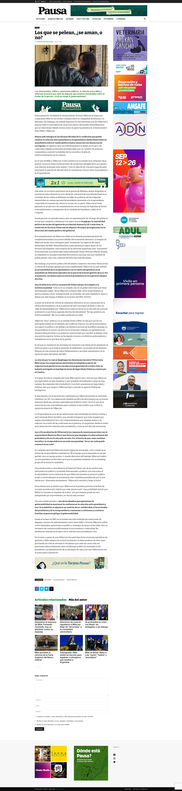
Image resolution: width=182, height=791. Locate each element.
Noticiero (40, 19)
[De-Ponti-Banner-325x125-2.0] (130, 345)
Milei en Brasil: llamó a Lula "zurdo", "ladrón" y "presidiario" (96, 655)
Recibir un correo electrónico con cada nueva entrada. (53, 724)
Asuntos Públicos (55, 19)
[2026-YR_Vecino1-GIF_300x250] (130, 265)
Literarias (120, 19)
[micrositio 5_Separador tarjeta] (71, 563)
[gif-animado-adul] (130, 238)
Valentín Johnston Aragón (45, 41)
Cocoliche (96, 19)
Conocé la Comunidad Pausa (101, 1)
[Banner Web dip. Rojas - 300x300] (130, 407)
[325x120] (130, 74)
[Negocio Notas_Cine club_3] (71, 182)
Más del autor (78, 599)
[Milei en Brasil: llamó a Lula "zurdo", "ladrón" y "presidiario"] (96, 643)
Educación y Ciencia (66, 619)
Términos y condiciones (140, 789)
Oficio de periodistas (55, 1)
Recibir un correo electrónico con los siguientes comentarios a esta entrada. (60, 721)
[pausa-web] (130, 359)
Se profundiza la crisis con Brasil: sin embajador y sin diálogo (96, 624)
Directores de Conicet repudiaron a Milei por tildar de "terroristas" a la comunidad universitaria (71, 627)
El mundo (88, 650)
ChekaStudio (59, 789)
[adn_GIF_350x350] (130, 148)
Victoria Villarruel (72, 580)
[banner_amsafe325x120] (130, 114)
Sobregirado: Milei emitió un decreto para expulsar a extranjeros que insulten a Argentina (71, 657)
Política (37, 27)
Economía (38, 650)
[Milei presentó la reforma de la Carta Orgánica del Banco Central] (46, 643)
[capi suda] (129, 212)
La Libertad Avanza (58, 580)
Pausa (36, 25)
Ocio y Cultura (83, 19)
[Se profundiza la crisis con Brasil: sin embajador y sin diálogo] (96, 612)
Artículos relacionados (51, 599)
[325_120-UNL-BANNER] (130, 225)
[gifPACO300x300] (130, 297)
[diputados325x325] (130, 332)
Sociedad (70, 19)
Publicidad (128, 789)
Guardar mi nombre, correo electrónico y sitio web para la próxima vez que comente (65, 716)
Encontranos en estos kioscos (82, 1)
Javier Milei (48, 580)
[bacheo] (130, 100)
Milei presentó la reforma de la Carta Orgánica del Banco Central (44, 656)
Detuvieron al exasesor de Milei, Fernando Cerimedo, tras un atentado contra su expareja (46, 627)
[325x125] (130, 373)
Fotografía (108, 19)
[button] (144, 19)
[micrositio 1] (71, 106)
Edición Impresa (67, 1)
